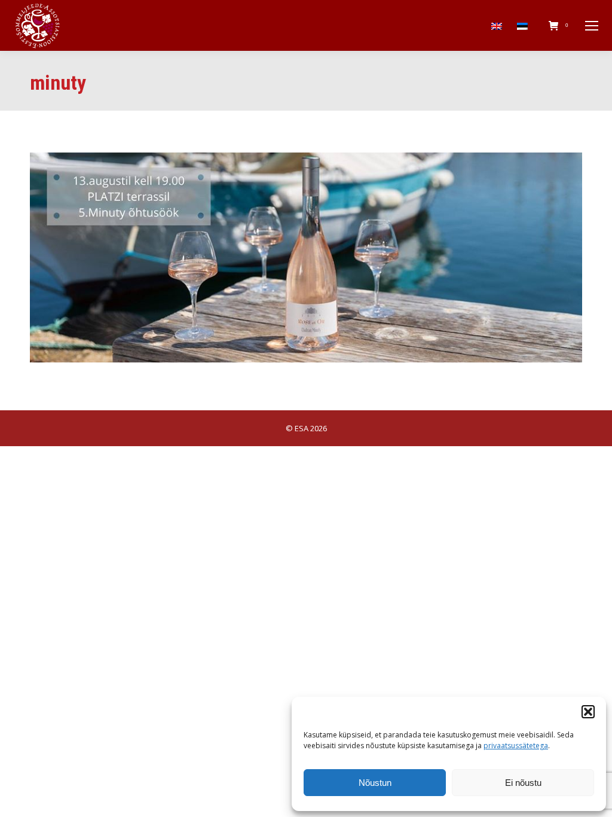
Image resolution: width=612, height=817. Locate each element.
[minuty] (306, 257)
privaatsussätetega (516, 745)
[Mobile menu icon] (591, 25)
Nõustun (375, 783)
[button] (588, 712)
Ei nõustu (523, 783)
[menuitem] (498, 25)
